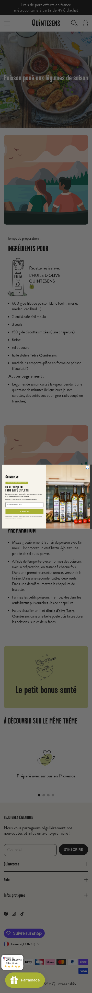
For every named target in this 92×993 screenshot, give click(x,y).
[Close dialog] (87, 467)
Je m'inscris (24, 511)
